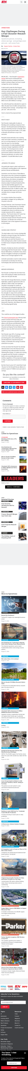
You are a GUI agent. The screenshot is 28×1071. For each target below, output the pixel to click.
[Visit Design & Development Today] (3, 986)
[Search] (21, 2)
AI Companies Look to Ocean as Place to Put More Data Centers (13, 849)
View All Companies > (14, 487)
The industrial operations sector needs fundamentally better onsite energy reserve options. (12, 647)
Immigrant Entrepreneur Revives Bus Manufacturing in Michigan (11, 751)
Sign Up (5, 1007)
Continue (14, 1067)
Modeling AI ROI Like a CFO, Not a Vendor (9, 439)
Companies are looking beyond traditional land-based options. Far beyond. (13, 853)
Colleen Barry (16, 46)
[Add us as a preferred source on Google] (21, 387)
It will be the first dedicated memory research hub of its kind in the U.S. (13, 686)
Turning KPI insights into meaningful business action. (13, 618)
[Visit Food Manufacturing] (10, 986)
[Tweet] (14, 387)
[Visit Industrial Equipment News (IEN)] (17, 986)
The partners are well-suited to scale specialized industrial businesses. (11, 786)
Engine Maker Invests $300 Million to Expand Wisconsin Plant (13, 909)
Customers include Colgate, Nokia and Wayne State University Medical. (13, 971)
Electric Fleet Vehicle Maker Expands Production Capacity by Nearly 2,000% (11, 968)
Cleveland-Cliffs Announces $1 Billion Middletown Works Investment (9, 468)
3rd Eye (3, 725)
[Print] (2, 387)
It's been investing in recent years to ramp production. (12, 815)
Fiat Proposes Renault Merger (8, 525)
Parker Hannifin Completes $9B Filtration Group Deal (12, 937)
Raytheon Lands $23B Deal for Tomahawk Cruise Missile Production (13, 812)
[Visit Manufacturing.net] (10, 989)
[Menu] (25, 2)
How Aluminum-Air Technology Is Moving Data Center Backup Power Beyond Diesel (9, 448)
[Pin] (17, 387)
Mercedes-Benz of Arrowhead (10, 659)
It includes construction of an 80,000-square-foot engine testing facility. (13, 912)
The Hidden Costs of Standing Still (8, 537)
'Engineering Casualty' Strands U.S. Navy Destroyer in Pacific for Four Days (12, 878)
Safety (4, 875)
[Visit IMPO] (24, 986)
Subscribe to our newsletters (14, 382)
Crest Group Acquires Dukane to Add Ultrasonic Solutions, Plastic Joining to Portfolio (12, 782)
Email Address (7, 413)
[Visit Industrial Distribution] (3, 989)
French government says (11, 317)
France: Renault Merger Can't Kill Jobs (9, 515)
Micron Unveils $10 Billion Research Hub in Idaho (8, 457)
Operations (5, 28)
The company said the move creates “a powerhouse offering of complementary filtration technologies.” (11, 942)
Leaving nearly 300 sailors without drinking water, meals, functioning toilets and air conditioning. (12, 883)
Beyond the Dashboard (7, 615)
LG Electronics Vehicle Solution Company (12, 824)
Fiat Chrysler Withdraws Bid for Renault (7, 505)
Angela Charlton (8, 46)
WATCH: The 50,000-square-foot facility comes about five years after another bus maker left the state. (13, 755)
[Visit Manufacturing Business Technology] (17, 989)
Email (2, 999)
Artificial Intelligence (8, 679)
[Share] (6, 387)
